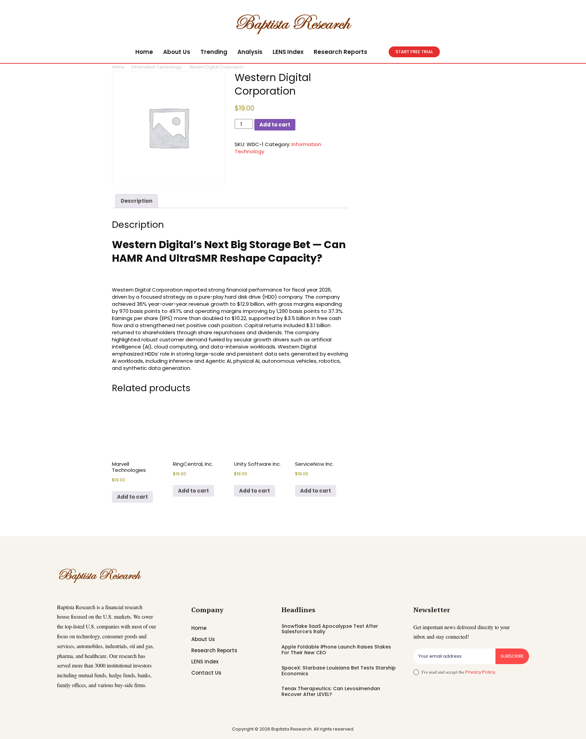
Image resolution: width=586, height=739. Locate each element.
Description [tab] (136, 200)
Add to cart (274, 124)
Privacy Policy (480, 672)
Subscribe (512, 656)
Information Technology (157, 67)
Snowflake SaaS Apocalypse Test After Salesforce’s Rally (329, 629)
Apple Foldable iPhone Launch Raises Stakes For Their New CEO (336, 649)
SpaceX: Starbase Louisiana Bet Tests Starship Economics (338, 670)
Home (118, 67)
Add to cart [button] (132, 496)
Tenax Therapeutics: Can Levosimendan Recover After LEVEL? (330, 691)
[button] (380, 52)
